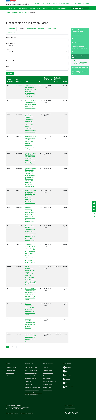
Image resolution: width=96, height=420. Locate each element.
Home (8, 12)
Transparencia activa (48, 370)
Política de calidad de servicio (32, 390)
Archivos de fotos (10, 373)
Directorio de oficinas (65, 3)
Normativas (21, 28)
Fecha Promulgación (11, 61)
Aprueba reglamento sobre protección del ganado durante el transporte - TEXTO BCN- (30, 337)
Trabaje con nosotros (76, 3)
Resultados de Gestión (30, 375)
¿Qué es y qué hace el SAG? (31, 367)
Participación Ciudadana (30, 378)
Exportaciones (76, 39)
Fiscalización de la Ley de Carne (19, 12)
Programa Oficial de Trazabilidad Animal (77, 30)
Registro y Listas (51, 28)
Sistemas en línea (47, 387)
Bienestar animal (76, 52)
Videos (7, 375)
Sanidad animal (76, 35)
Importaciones (76, 43)
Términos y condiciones (26, 413)
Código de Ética (28, 384)
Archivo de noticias (10, 370)
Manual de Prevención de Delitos (32, 387)
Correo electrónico (70, 408)
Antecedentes (11, 28)
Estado (8, 49)
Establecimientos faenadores (80, 67)
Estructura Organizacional (31, 370)
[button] (11, 8)
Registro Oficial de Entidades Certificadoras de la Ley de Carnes (80, 62)
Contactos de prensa (11, 367)
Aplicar (10, 73)
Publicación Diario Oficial (57, 79)
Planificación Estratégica (30, 373)
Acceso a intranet (69, 405)
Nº (7, 55)
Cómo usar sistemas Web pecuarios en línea (79, 72)
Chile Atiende (47, 3)
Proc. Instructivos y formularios (35, 28)
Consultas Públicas (47, 384)
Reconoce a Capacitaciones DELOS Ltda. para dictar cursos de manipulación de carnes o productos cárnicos (30, 309)
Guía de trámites (47, 378)
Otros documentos (12, 32)
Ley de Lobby (87, 3)
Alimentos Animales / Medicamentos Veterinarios (79, 47)
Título (7, 66)
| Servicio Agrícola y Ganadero (17, 4)
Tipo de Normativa (11, 37)
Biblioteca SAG (28, 381)
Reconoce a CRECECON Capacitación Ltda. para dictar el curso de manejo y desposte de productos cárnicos (30, 324)
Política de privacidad (12, 413)
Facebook (68, 375)
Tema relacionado (11, 43)
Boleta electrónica (47, 390)
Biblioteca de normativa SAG (50, 381)
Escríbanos (55, 3)
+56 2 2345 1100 (37, 3)
